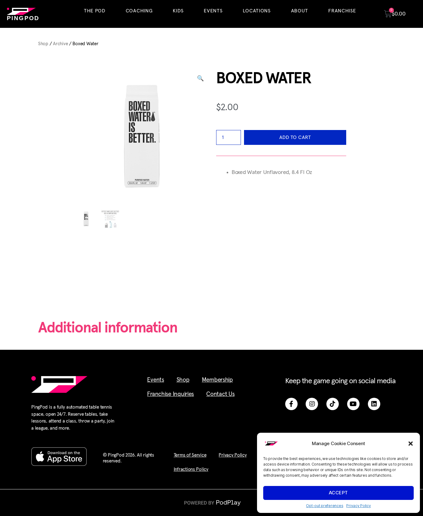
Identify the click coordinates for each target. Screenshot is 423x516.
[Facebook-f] (291, 404)
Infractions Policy (191, 469)
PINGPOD (23, 18)
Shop (43, 43)
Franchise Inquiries (170, 394)
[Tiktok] (332, 404)
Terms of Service (190, 455)
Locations (256, 10)
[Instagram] (312, 404)
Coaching (139, 10)
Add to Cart (295, 137)
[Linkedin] (374, 404)
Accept (338, 493)
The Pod (94, 10)
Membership (217, 380)
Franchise (342, 10)
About (299, 10)
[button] (411, 443)
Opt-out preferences (324, 505)
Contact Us (220, 394)
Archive (60, 43)
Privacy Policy (358, 505)
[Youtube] (353, 404)
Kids (178, 10)
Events (213, 10)
